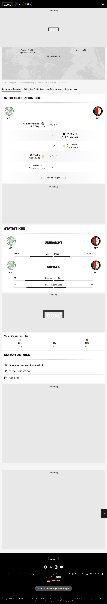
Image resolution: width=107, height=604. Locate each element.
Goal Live (97, 574)
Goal (14, 599)
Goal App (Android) (72, 574)
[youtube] (62, 567)
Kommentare (71, 89)
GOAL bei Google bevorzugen (55, 588)
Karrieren (59, 574)
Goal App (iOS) (86, 574)
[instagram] (56, 567)
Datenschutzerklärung (46, 574)
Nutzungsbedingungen (27, 574)
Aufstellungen (54, 89)
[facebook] (45, 567)
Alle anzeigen (53, 177)
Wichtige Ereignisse (34, 89)
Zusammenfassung (11, 89)
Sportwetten (50, 577)
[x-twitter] (51, 567)
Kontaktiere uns (11, 574)
